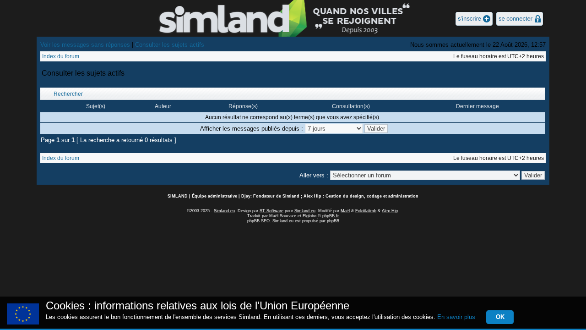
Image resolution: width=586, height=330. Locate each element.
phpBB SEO (258, 221)
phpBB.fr (330, 216)
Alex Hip (390, 211)
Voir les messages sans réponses (85, 44)
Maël (345, 211)
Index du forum (60, 56)
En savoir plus (456, 317)
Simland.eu (224, 211)
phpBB (333, 221)
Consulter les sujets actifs (169, 44)
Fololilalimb (365, 211)
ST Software (271, 211)
